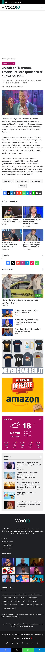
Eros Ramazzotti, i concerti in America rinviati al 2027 (9, 245)
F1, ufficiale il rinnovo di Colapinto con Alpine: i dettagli (27, 330)
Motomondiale (32, 597)
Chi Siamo (5, 538)
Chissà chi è (23, 181)
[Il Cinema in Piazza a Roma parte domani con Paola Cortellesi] (22, 578)
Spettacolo (11, 59)
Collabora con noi (7, 542)
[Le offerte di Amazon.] (22, 412)
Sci (24, 601)
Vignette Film (38, 604)
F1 (25, 594)
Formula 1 (38, 594)
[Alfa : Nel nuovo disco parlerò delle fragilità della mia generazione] (33, 235)
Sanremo (17, 601)
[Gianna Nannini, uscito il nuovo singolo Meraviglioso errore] (33, 212)
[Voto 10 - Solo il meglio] (12, 7)
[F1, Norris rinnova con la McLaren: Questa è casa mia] (7, 313)
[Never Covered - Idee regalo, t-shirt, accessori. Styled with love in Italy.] (22, 373)
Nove (23, 186)
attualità (5, 594)
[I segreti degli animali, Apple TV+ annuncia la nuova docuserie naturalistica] (9, 475)
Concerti (12, 594)
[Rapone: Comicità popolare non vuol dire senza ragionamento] (8, 562)
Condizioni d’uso (7, 545)
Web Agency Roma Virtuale (21, 638)
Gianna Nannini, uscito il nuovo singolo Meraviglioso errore (32, 222)
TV (13, 63)
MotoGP (23, 597)
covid (20, 594)
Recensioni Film (7, 601)
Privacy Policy (6, 548)
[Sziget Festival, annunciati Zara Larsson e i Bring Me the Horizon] (9, 505)
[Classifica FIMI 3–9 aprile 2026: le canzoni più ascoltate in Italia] (36, 562)
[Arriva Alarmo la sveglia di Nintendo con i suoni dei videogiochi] (8, 570)
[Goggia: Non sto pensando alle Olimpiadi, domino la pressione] (8, 578)
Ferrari (31, 594)
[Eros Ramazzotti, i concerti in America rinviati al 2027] (12, 235)
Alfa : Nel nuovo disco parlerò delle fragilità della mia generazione (31, 245)
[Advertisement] (22, 33)
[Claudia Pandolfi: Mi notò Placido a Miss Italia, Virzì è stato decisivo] (36, 570)
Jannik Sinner (7, 597)
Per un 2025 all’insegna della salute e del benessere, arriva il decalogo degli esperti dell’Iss (28, 485)
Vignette (29, 604)
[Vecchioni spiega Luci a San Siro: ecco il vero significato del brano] (9, 465)
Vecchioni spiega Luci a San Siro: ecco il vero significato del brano (29, 465)
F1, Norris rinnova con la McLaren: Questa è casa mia (22, 2)
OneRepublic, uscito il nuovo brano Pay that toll (11, 221)
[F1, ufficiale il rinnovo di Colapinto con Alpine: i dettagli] (7, 332)
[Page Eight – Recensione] (9, 495)
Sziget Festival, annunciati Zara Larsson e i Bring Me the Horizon (29, 503)
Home (5, 59)
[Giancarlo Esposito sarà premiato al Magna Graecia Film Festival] (22, 562)
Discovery (37, 181)
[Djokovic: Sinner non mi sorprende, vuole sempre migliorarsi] (22, 570)
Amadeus (8, 181)
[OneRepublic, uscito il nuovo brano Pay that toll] (12, 212)
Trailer (22, 604)
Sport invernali (32, 601)
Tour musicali (13, 604)
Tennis (5, 604)
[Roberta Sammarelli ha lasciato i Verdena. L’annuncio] (36, 578)
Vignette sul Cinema (8, 608)
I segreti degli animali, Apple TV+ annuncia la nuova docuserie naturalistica (28, 475)
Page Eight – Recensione (26, 493)
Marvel (16, 597)
